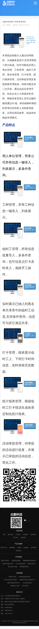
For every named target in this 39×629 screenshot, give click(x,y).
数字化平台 (4, 547)
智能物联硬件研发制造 (29, 560)
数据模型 (12, 547)
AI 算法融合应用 (20, 563)
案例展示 (25, 534)
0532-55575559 (9, 604)
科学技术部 (25, 586)
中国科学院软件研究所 (10, 579)
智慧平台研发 (5, 560)
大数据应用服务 (15, 560)
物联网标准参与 (24, 566)
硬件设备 (33, 547)
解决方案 (10, 534)
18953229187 (8, 610)
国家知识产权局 (15, 586)
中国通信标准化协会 (24, 576)
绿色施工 (26, 547)
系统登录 (23, 537)
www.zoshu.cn (9, 613)
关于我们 (15, 537)
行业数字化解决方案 (7, 563)
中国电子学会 (12, 576)
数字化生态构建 (12, 566)
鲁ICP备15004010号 (20, 623)
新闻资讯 (33, 534)
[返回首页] (9, 3)
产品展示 (18, 534)
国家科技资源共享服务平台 (27, 579)
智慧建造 (18, 550)
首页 (4, 534)
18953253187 (8, 607)
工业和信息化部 (27, 583)
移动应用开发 (31, 563)
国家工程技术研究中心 (13, 583)
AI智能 (19, 547)
